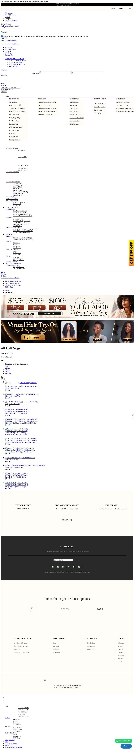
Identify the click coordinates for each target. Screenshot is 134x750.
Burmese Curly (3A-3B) (77, 118)
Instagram (121, 652)
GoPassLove (17, 253)
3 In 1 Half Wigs (18, 219)
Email (120, 662)
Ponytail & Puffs (14, 130)
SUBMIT (100, 609)
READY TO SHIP (23, 708)
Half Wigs (12, 105)
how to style (17, 729)
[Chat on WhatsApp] (123, 741)
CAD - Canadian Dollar (17, 64)
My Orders (8, 53)
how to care (17, 728)
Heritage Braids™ (23, 170)
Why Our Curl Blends (19, 268)
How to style (91, 646)
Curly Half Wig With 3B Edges (15, 477)
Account (3, 274)
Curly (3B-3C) (74, 114)
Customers (56, 649)
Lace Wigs (12, 133)
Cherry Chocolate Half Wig (14, 467)
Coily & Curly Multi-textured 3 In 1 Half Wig (20, 442)
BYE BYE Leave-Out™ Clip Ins (23, 231)
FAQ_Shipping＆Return (21, 646)
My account (9, 47)
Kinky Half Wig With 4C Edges (15, 486)
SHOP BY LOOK (23, 709)
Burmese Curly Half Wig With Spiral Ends (19, 452)
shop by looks (100, 99)
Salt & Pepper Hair (99, 107)
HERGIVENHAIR (75, 686)
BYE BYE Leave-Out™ (16, 111)
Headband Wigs (13, 124)
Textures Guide (74, 102)
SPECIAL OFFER (23, 716)
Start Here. (15, 44)
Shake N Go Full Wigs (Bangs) (22, 238)
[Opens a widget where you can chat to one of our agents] (126, 746)
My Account (9, 13)
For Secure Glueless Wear (45, 114)
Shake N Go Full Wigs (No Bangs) (23, 239)
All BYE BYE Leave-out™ (21, 232)
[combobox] (10, 87)
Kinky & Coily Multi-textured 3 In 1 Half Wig (20, 423)
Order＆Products (18, 258)
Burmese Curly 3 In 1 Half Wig (15, 433)
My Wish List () (10, 15)
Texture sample (74, 105)
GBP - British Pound (16, 62)
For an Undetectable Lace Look (47, 111)
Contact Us (8, 55)
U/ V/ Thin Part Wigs (15, 127)
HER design (17, 254)
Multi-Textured (74, 124)
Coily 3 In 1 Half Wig (12, 388)
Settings (3, 276)
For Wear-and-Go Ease (44, 105)
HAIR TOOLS (22, 714)
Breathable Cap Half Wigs (21, 224)
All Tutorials (90, 649)
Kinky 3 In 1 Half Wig (12, 396)
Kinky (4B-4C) (74, 108)
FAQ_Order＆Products (20, 643)
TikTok (120, 646)
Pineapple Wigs (13, 136)
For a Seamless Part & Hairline (47, 102)
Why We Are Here (18, 267)
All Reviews (56, 652)
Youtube (120, 659)
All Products (13, 102)
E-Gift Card (97, 113)
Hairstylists (16, 246)
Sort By (3, 383)
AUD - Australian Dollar (17, 60)
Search (4, 70)
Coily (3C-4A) (74, 111)
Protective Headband (122, 105)
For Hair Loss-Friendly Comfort (47, 108)
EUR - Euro (13, 66)
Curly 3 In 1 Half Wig (12, 404)
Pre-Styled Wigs (14, 114)
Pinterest (120, 649)
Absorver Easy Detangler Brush (22, 216)
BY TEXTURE (22, 713)
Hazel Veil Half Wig (11, 460)
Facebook (121, 655)
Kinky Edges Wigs (14, 118)
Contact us (17, 649)
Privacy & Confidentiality (21, 652)
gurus (15, 244)
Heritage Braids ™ (14, 140)
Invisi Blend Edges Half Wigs (22, 221)
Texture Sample (18, 185)
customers (16, 243)
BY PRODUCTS (23, 711)
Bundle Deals (98, 110)
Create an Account (11, 20)
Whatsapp (121, 643)
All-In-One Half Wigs (19, 222)
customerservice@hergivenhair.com (115, 509)
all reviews (17, 724)
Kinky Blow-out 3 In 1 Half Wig (16, 413)
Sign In (7, 17)
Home (7, 290)
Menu (3, 272)
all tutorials (17, 731)
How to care (91, 643)
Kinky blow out (74, 121)
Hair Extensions (14, 121)
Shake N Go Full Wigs (16, 108)
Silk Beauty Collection (122, 102)
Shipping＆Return (18, 260)
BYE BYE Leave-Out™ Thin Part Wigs (25, 229)
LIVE (15, 251)
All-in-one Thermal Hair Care (22, 214)
